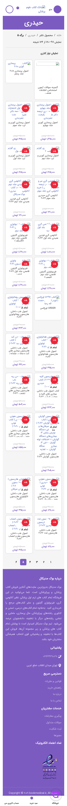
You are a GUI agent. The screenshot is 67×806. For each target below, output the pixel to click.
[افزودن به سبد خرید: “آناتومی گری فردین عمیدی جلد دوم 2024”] (19, 191)
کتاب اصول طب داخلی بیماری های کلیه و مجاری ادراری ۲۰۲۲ (48, 393)
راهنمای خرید (54, 688)
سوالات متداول (53, 723)
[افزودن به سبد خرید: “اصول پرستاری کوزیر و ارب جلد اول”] (19, 148)
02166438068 (50, 656)
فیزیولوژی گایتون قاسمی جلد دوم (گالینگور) (19, 238)
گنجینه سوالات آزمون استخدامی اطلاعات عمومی (48, 90)
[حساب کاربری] (9, 9)
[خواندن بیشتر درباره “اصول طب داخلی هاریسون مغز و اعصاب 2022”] (19, 525)
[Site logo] (35, 9)
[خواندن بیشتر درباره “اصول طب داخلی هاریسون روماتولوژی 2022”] (19, 303)
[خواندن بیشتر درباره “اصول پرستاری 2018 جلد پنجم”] (19, 63)
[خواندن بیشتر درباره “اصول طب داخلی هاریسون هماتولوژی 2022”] (48, 343)
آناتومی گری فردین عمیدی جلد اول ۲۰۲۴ (48, 236)
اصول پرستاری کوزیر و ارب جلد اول (19, 157)
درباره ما (57, 694)
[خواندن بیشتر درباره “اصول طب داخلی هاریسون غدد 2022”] (48, 522)
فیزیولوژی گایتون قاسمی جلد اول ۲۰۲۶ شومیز (19, 271)
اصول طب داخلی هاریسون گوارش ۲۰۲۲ (48, 455)
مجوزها (57, 735)
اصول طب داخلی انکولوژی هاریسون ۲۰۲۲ (19, 496)
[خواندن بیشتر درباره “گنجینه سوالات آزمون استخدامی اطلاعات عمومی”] (48, 79)
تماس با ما (56, 701)
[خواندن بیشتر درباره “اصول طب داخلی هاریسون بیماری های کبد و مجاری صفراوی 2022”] (19, 340)
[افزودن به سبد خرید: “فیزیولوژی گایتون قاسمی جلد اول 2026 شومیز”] (19, 260)
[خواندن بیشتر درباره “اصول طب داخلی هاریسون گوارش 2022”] (48, 446)
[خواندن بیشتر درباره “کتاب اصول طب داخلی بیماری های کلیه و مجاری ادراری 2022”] (48, 383)
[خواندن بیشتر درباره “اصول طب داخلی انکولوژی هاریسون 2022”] (19, 486)
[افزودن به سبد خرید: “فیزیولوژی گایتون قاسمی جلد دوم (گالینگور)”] (19, 227)
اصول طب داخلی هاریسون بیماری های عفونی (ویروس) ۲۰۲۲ (19, 433)
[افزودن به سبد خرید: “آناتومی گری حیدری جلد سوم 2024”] (48, 187)
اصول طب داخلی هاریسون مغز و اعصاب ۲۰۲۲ (19, 536)
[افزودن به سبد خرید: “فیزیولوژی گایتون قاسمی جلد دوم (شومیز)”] (48, 264)
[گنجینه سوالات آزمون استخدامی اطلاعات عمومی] (47, 73)
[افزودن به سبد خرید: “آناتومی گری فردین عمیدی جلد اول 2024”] (48, 227)
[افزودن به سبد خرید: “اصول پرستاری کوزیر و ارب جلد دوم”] (48, 148)
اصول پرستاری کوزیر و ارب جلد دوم (48, 157)
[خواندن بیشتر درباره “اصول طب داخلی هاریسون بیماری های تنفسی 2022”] (19, 380)
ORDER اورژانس (48, 308)
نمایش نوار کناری (49, 53)
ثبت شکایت (55, 729)
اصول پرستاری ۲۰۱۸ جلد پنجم (19, 72)
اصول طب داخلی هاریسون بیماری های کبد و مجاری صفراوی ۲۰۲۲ (19, 352)
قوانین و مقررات (53, 681)
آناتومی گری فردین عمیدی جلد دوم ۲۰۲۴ (19, 200)
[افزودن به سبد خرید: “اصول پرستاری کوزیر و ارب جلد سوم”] (19, 114)
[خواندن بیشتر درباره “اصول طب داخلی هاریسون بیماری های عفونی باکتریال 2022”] (48, 486)
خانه (59, 35)
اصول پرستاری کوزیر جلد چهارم (48, 124)
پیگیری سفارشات (52, 716)
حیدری (31, 35)
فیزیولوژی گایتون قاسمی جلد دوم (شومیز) (48, 274)
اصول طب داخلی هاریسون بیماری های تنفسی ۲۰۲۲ (19, 390)
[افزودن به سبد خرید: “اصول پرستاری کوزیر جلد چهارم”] (48, 114)
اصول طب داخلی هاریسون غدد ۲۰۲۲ (48, 531)
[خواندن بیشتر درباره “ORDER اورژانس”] (48, 300)
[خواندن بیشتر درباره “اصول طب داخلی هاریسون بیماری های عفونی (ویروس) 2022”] (19, 423)
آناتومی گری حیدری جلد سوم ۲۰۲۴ (48, 197)
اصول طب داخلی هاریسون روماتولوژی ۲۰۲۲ (19, 314)
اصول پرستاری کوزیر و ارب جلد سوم (19, 124)
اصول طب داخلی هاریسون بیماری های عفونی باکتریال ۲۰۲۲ (48, 496)
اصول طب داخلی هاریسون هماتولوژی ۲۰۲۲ (48, 354)
